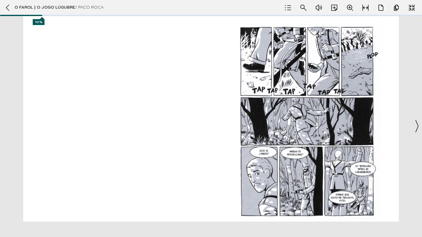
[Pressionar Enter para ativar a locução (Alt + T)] (319, 7)
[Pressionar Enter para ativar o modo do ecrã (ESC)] (412, 7)
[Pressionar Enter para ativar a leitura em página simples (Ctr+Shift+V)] (381, 7)
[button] (211, 118)
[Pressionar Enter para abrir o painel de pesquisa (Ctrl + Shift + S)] (303, 7)
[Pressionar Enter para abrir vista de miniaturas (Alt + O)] (396, 7)
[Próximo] (416, 126)
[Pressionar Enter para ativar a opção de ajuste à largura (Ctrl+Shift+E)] (365, 7)
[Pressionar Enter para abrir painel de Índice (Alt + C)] (288, 7)
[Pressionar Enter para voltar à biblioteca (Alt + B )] (7, 7)
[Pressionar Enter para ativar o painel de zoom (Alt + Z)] (350, 7)
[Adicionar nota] (334, 7)
